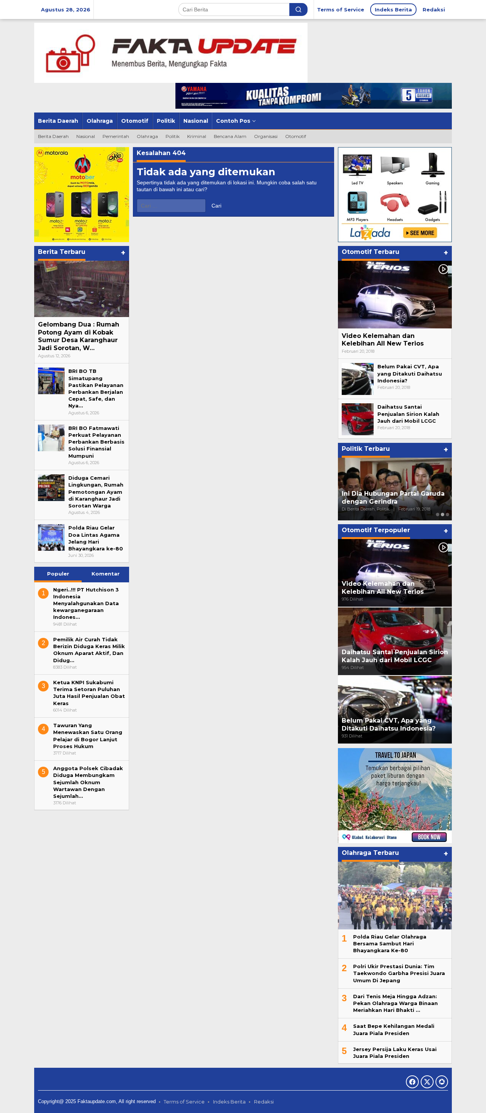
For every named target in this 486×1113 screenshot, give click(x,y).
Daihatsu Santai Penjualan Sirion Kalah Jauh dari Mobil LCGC (408, 413)
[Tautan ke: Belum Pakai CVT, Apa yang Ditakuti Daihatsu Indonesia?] (358, 378)
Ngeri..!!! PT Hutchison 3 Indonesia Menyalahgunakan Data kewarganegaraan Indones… (86, 603)
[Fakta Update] (171, 52)
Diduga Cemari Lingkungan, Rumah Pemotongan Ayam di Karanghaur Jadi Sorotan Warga (95, 492)
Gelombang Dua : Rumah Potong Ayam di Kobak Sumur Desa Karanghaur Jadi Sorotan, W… (78, 336)
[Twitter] (427, 1081)
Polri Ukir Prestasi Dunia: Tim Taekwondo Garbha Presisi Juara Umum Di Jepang (399, 973)
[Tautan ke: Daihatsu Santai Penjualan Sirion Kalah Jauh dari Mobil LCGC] (358, 418)
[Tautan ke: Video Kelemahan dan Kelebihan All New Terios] (395, 294)
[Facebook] (412, 1081)
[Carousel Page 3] (447, 514)
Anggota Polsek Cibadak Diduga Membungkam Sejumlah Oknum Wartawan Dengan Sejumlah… (88, 782)
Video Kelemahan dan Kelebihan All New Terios (383, 339)
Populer (58, 574)
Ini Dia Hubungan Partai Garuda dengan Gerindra (393, 497)
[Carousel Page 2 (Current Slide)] (442, 514)
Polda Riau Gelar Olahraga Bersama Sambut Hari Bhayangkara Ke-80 (389, 943)
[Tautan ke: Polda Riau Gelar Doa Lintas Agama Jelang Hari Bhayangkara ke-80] (51, 537)
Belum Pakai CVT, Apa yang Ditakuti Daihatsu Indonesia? (409, 373)
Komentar (106, 574)
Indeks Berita (229, 1102)
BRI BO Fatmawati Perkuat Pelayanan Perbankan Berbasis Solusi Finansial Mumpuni (96, 442)
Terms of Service (184, 1102)
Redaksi (264, 1102)
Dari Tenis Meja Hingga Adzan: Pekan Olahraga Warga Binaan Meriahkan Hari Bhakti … (395, 1003)
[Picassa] (442, 1081)
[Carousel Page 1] (437, 514)
